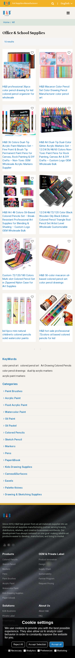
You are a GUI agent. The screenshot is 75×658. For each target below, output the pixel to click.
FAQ (41, 616)
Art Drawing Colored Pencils (56, 365)
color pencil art (10, 365)
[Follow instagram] (13, 545)
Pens (4, 574)
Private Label (8, 616)
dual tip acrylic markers (39, 370)
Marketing (62, 650)
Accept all (56, 644)
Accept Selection (37, 644)
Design (42, 564)
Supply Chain (45, 569)
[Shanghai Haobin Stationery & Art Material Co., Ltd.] (6, 13)
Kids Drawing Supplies (12, 593)
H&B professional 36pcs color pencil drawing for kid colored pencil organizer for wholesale (18, 92)
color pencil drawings (13, 370)
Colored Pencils (9, 559)
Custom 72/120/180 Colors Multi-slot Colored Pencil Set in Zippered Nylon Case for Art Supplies (18, 281)
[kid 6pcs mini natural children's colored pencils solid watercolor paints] (19, 309)
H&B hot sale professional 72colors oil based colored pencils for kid (54, 334)
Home (6, 22)
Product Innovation (48, 559)
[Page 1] (34, 349)
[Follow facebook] (9, 545)
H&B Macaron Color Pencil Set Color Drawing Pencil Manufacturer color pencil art (54, 92)
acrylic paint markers (13, 376)
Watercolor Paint (10, 588)
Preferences (46, 650)
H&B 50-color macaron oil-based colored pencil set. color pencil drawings (54, 279)
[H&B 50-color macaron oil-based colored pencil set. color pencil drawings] (56, 254)
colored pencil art (29, 365)
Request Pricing (46, 583)
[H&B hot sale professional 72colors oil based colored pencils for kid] (56, 309)
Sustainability (45, 574)
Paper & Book (8, 598)
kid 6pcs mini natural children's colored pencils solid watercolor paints (16, 334)
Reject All (18, 644)
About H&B (44, 611)
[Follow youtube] (4, 545)
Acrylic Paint (8, 583)
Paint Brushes (9, 578)
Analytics (31, 650)
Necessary (16, 650)
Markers (6, 569)
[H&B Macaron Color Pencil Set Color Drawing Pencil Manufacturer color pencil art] (56, 65)
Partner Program (46, 578)
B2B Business (9, 611)
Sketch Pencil (9, 564)
